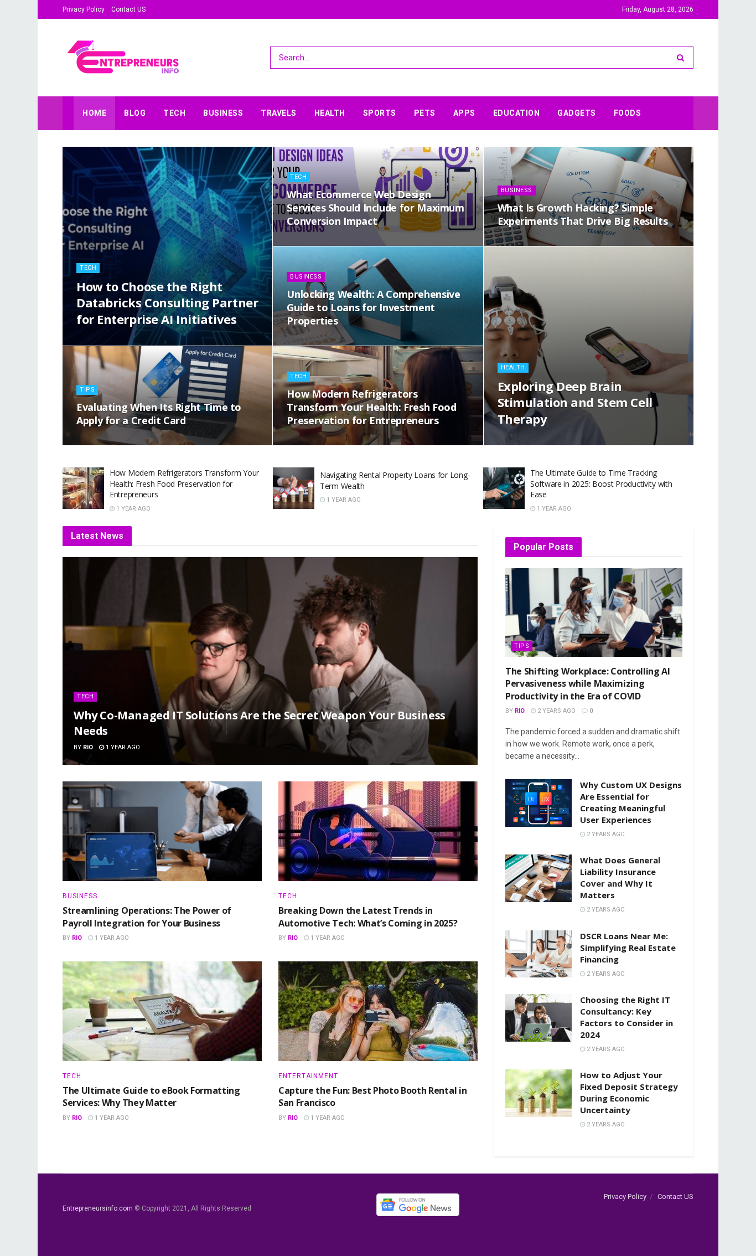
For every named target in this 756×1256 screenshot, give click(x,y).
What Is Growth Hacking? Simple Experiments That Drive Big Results (583, 214)
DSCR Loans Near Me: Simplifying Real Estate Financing (628, 947)
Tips (87, 389)
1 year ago (99, 441)
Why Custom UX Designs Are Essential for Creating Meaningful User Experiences (631, 802)
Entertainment (308, 1076)
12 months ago (317, 342)
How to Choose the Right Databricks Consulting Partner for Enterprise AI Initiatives (167, 302)
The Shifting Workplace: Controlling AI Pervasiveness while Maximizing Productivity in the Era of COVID (587, 683)
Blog (135, 113)
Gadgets (576, 113)
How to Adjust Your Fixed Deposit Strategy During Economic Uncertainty (629, 1092)
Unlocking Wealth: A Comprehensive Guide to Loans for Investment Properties (373, 307)
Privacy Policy (84, 9)
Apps (464, 113)
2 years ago (556, 710)
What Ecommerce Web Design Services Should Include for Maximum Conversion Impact (375, 208)
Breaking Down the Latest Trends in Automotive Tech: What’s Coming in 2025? (368, 916)
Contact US (128, 9)
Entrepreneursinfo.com (98, 1208)
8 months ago (526, 242)
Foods (627, 113)
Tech (174, 113)
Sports (379, 113)
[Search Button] (682, 58)
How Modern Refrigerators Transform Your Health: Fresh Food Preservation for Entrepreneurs (371, 407)
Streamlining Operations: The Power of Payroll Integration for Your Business (147, 916)
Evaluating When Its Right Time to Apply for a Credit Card (158, 413)
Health (329, 113)
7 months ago (315, 242)
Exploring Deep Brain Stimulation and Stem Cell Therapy (575, 402)
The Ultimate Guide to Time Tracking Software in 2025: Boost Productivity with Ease (601, 483)
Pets (425, 113)
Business (223, 113)
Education (516, 113)
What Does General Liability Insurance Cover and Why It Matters (620, 877)
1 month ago (103, 342)
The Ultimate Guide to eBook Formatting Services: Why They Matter (151, 1096)
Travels (279, 113)
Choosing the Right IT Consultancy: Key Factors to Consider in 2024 (626, 1017)
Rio (88, 747)
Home (94, 113)
